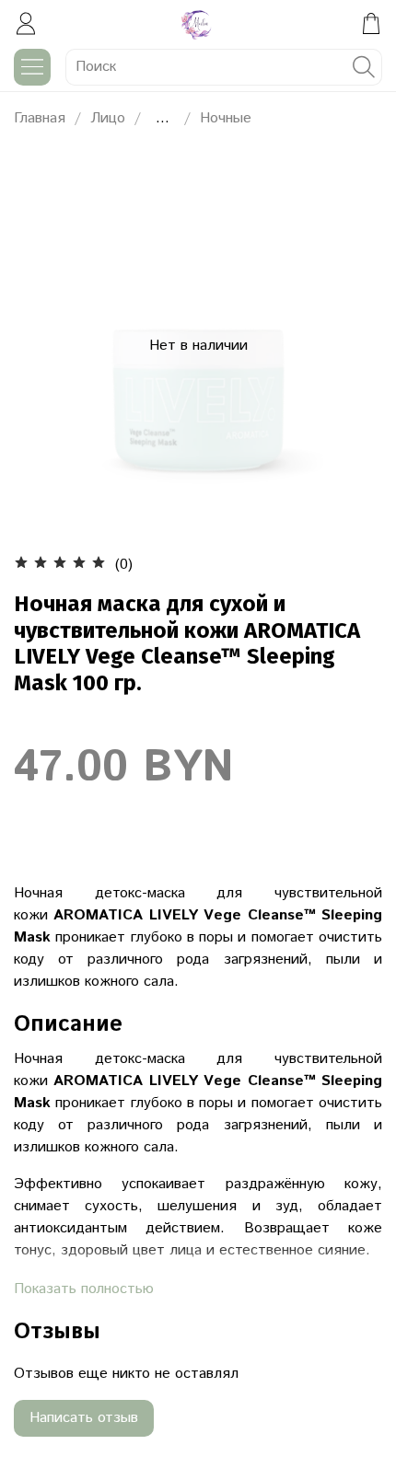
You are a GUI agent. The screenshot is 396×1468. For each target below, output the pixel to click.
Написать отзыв (83, 1417)
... (162, 118)
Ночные (225, 118)
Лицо (107, 118)
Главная (39, 118)
